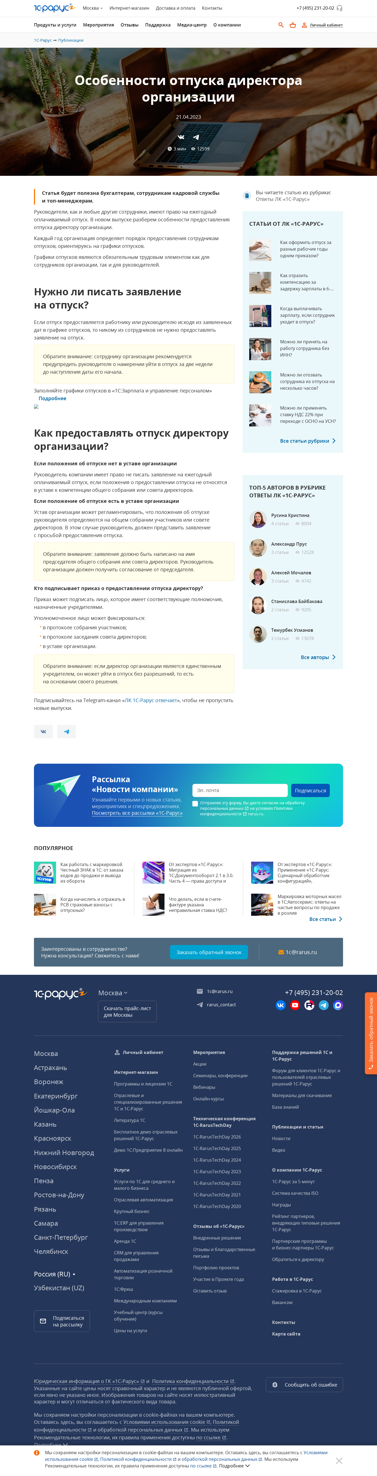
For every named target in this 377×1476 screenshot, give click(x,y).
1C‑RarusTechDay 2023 (217, 1172)
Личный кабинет (143, 1052)
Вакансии (282, 1302)
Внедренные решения (217, 1238)
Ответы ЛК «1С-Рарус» (283, 199)
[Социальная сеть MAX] (338, 1005)
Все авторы (315, 657)
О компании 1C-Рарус (297, 1170)
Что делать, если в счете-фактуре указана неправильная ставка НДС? (198, 904)
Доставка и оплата (175, 8)
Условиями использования (167, 1422)
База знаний (285, 1107)
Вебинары (204, 1087)
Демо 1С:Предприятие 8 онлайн (148, 1150)
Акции (199, 1064)
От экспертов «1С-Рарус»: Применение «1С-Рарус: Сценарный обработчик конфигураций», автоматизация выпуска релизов (305, 878)
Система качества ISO (295, 1193)
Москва (46, 1053)
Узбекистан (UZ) (59, 1287)
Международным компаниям (145, 1301)
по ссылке (209, 1437)
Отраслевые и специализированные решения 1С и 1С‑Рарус (148, 1102)
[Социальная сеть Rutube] (309, 1005)
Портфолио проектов (216, 1268)
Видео (278, 1150)
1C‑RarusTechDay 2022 (217, 1183)
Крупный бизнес (132, 1211)
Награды (281, 1205)
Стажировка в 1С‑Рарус (297, 1291)
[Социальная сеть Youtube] (295, 1005)
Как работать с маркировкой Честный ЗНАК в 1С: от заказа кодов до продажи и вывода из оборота (91, 872)
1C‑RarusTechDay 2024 (217, 1160)
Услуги (122, 1170)
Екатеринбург (56, 1095)
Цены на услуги (130, 1331)
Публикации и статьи (297, 1127)
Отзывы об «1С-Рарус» (219, 1226)
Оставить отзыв (210, 1291)
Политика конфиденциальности (191, 1381)
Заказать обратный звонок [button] (209, 952)
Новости (281, 1138)
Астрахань (50, 1067)
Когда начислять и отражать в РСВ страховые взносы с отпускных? (92, 904)
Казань (45, 1124)
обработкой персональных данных (141, 1429)
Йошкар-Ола (54, 1109)
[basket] (292, 25)
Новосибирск (55, 1166)
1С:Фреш (123, 1289)
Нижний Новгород (64, 1152)
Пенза (44, 1180)
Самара (46, 1223)
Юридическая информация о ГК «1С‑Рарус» (87, 1381)
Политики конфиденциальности (246, 811)
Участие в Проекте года (218, 1279)
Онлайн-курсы (208, 1099)
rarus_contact (221, 1005)
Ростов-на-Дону (59, 1194)
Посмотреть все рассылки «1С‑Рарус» (137, 812)
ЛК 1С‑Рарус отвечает (151, 700)
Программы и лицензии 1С (143, 1084)
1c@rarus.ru (301, 952)
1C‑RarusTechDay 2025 (217, 1148)
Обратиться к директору (298, 1259)
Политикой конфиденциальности (136, 1459)
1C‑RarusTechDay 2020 (217, 1206)
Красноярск (52, 1138)
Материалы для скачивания (302, 1095)
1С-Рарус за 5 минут (293, 1181)
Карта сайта (286, 1334)
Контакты (212, 8)
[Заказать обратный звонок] (339, 8)
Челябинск (51, 1251)
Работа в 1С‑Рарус (292, 1279)
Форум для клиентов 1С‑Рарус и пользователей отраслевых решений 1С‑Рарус (306, 1077)
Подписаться (310, 790)
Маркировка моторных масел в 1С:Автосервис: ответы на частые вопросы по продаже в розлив (309, 904)
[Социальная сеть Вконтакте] (281, 1005)
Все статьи (322, 919)
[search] (281, 25)
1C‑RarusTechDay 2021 (217, 1195)
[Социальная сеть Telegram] (324, 1005)
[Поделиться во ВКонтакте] (181, 137)
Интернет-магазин (129, 8)
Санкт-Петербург (61, 1237)
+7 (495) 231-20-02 (315, 8)
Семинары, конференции (220, 1076)
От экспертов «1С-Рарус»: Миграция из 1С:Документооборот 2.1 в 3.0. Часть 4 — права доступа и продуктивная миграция (201, 875)
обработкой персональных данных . (223, 1459)
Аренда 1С (125, 1241)
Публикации (71, 40)
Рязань (45, 1209)
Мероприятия (209, 1052)
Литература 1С (129, 1120)
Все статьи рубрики (304, 440)
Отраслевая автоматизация (143, 1200)
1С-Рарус (43, 40)
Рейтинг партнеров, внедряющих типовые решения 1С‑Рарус (306, 1223)
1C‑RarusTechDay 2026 (217, 1137)
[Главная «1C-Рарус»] (55, 7)
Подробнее (52, 398)
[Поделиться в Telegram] (196, 137)
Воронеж (48, 1081)
